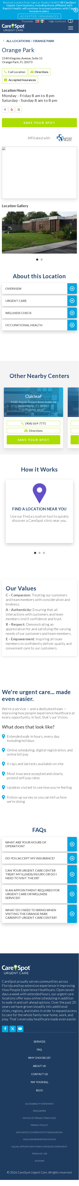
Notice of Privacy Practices (39, 1118)
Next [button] (70, 232)
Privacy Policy (39, 1125)
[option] (39, 233)
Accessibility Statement (39, 1103)
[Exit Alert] (75, 10)
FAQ (39, 1049)
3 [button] (44, 553)
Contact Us (39, 1074)
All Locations (18, 40)
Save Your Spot (39, 122)
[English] (37, 21)
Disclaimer (39, 1110)
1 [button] (37, 260)
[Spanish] (42, 21)
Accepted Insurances (39, 16)
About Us (39, 1065)
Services (39, 1041)
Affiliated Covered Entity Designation (39, 1132)
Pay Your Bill (39, 1082)
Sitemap (39, 1160)
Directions (41, 72)
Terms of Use (39, 1153)
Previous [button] (8, 232)
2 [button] (41, 260)
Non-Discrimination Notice (39, 1139)
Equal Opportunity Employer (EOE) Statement (39, 1146)
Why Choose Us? (39, 1057)
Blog (39, 1090)
